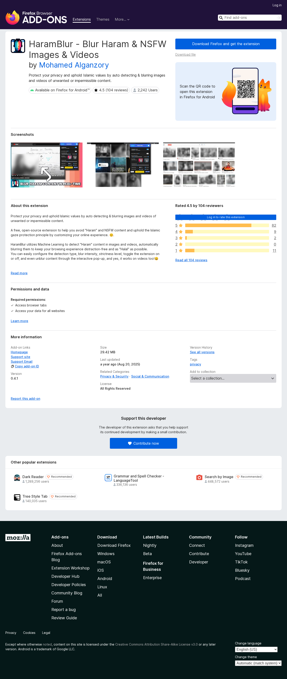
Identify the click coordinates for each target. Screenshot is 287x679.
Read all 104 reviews (191, 260)
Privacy (10, 633)
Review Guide (64, 617)
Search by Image (219, 477)
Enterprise (152, 577)
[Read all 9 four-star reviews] (227, 231)
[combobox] (250, 18)
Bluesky (242, 570)
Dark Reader (33, 477)
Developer (198, 562)
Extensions (82, 19)
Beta (147, 553)
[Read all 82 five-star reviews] (227, 225)
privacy (195, 364)
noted (47, 644)
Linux (102, 587)
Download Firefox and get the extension (226, 44)
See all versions (202, 352)
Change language (248, 643)
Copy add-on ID (27, 366)
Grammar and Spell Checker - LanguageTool (139, 478)
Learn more (19, 321)
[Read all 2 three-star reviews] (227, 238)
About (57, 545)
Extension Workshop (70, 568)
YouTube (243, 553)
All (99, 595)
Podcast (243, 578)
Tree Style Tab (35, 496)
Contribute (199, 553)
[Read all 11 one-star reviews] (227, 250)
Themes (102, 19)
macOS (104, 562)
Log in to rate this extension (226, 217)
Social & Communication (150, 376)
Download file (185, 54)
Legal (46, 633)
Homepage (19, 352)
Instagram (244, 545)
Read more (19, 273)
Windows (106, 553)
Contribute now (146, 443)
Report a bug (63, 609)
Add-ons (60, 537)
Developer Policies (68, 584)
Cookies (29, 633)
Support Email (22, 361)
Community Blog (66, 593)
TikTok (241, 562)
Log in (277, 5)
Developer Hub (65, 576)
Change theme (246, 657)
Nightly (150, 545)
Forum (57, 601)
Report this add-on (25, 398)
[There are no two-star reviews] (227, 244)
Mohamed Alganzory (74, 65)
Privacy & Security (114, 376)
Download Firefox (114, 545)
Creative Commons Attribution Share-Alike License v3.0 (156, 644)
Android (104, 578)
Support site (20, 357)
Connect (197, 545)
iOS (100, 570)
